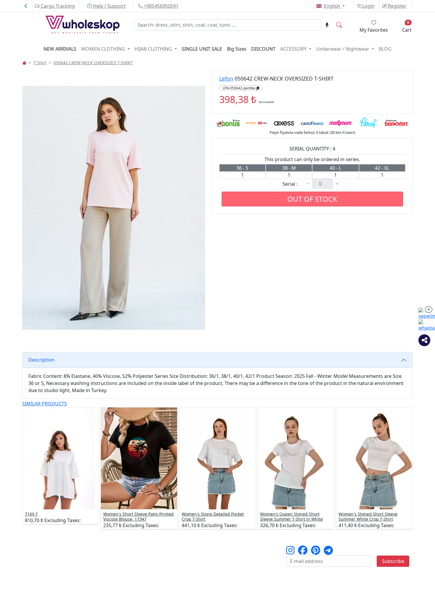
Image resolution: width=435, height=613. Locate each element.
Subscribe (393, 561)
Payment (166, 556)
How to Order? (107, 549)
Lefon (226, 78)
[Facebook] (302, 552)
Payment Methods (111, 563)
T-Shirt (39, 62)
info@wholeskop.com (69, 606)
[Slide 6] (143, 336)
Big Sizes (236, 49)
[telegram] (328, 552)
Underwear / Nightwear (343, 49)
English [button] (332, 6)
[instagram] (290, 552)
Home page (39, 549)
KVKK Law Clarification (246, 556)
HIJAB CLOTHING (154, 49)
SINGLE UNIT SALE (202, 49)
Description (41, 360)
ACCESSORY (294, 49)
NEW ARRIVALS (60, 49)
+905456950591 (160, 6)
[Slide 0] (79, 336)
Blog (385, 49)
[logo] (71, 26)
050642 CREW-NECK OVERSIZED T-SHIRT (93, 62)
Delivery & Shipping (178, 549)
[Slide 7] (154, 336)
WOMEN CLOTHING (103, 49)
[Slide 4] (122, 336)
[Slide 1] (90, 336)
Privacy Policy (236, 563)
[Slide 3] (111, 336)
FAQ (225, 570)
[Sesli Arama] (327, 25)
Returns (165, 563)
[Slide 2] (100, 336)
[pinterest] (315, 552)
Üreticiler (36, 563)
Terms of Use (236, 549)
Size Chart (102, 556)
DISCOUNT (263, 49)
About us (36, 556)
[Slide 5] (132, 336)
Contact (34, 577)
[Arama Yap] (339, 25)
